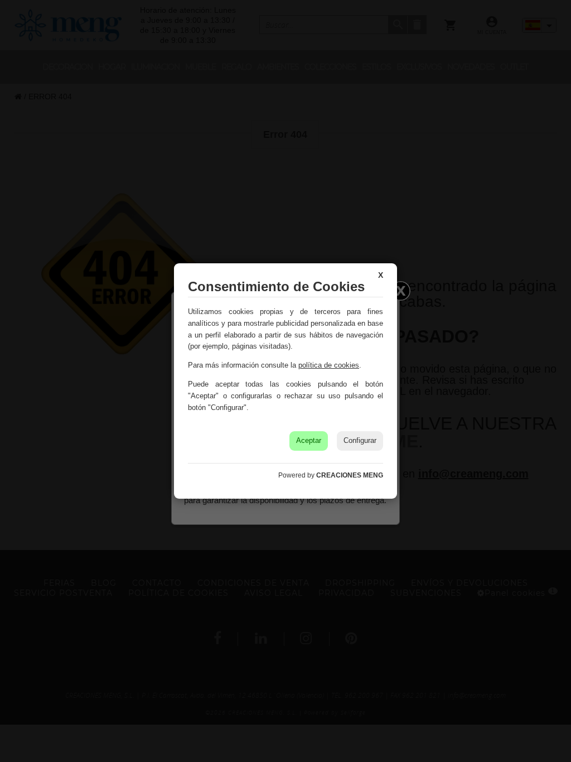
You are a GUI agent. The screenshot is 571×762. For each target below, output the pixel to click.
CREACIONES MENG (349, 475)
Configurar (359, 440)
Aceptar (308, 440)
